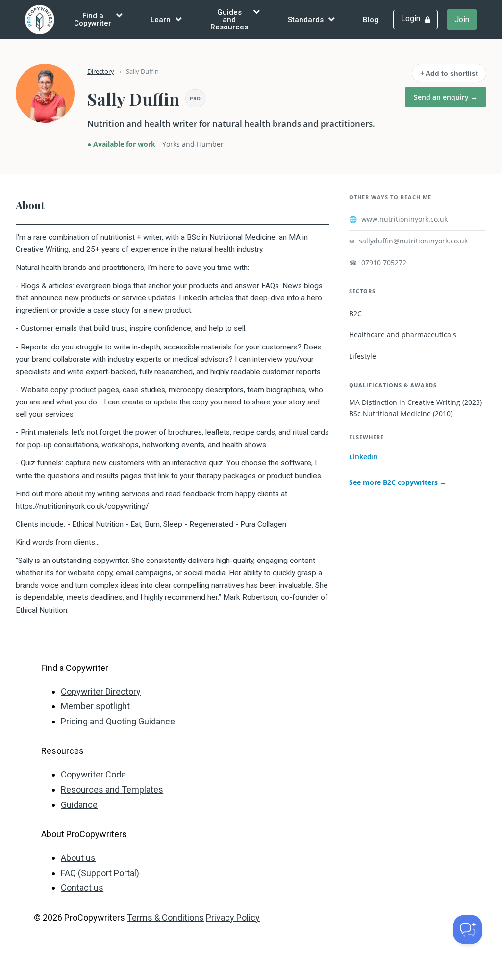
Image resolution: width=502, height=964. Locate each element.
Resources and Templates (112, 789)
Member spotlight (95, 706)
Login (410, 18)
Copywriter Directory (101, 691)
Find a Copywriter (92, 19)
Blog (370, 19)
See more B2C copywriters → (398, 482)
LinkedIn (363, 456)
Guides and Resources (229, 19)
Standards (306, 19)
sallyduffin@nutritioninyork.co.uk (408, 241)
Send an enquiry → (445, 97)
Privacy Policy (233, 917)
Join (461, 19)
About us (78, 858)
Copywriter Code (93, 774)
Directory (100, 71)
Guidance (79, 805)
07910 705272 (377, 262)
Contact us (82, 888)
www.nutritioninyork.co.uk (398, 219)
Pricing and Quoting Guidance (118, 721)
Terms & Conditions (165, 917)
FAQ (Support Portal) (100, 873)
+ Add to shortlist (449, 73)
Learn (161, 19)
